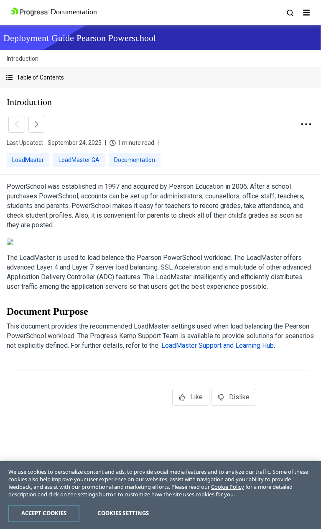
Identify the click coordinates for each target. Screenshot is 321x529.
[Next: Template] (36, 124)
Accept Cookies (44, 513)
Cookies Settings (123, 513)
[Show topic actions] (306, 124)
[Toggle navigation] (306, 12)
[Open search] (289, 12)
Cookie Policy (227, 486)
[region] (160, 495)
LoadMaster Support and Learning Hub (217, 345)
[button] (160, 77)
